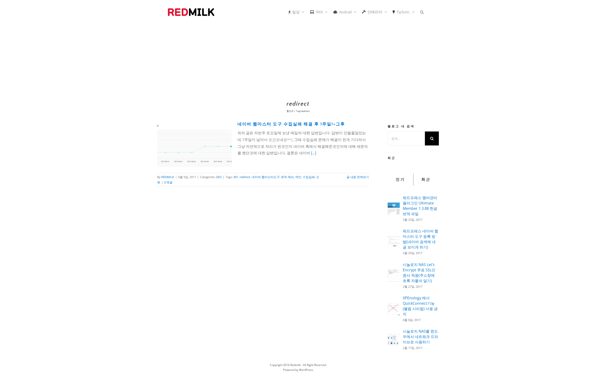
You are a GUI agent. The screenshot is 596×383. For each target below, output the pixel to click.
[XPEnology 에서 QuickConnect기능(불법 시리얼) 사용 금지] (394, 306)
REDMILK (167, 177)
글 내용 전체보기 (357, 177)
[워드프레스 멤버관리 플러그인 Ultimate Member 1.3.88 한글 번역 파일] (394, 205)
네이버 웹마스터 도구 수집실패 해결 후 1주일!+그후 (291, 124)
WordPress (306, 370)
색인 (298, 177)
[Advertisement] (298, 59)
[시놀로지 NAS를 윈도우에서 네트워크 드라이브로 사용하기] (394, 337)
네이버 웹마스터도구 (266, 177)
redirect (245, 177)
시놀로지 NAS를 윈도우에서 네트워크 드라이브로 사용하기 (420, 337)
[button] (422, 11)
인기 (400, 179)
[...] (313, 152)
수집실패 (309, 177)
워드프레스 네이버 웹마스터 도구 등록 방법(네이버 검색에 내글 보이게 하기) (420, 239)
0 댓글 (168, 182)
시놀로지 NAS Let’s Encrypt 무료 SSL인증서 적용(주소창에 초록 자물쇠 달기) (419, 272)
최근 (426, 179)
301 (235, 177)
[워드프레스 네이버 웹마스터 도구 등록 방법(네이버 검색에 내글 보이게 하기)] (394, 239)
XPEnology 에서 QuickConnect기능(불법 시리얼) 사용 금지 (420, 306)
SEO (219, 177)
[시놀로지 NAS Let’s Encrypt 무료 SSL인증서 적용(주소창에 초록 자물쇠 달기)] (394, 272)
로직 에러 (287, 177)
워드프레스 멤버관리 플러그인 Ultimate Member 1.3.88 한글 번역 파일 (420, 205)
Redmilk (295, 365)
